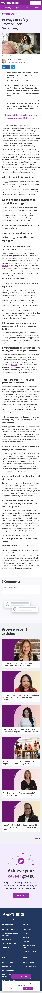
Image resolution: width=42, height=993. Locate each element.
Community (7, 8)
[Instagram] (9, 919)
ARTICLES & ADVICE (10, 14)
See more (35, 838)
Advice (27, 8)
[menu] (2, 1)
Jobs (17, 8)
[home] (11, 3)
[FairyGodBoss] (13, 915)
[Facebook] (4, 919)
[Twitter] (14, 919)
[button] (4, 67)
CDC (6, 182)
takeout (14, 365)
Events (36, 8)
